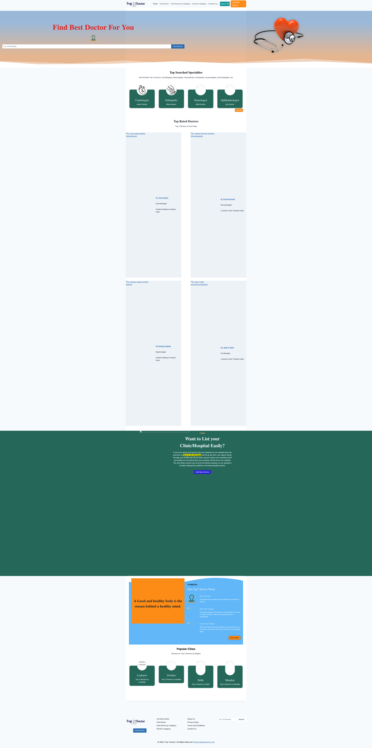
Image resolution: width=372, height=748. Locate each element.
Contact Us (191, 729)
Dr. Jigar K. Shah (227, 348)
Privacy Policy (193, 722)
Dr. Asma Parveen (228, 199)
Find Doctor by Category (180, 4)
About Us (191, 719)
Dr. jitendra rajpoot (163, 346)
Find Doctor (164, 4)
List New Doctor (236, 3)
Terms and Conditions (196, 725)
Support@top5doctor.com (204, 742)
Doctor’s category (199, 4)
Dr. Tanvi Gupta (162, 198)
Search (241, 719)
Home (155, 4)
